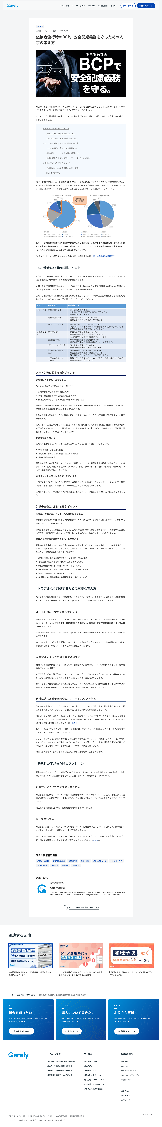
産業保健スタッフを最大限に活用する (62, 153)
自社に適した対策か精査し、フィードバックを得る (68, 158)
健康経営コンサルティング (94, 1079)
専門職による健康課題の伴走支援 (59, 1070)
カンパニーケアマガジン (26, 995)
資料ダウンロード (146, 6)
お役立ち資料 (126, 1079)
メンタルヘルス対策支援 (93, 1089)
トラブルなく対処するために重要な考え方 (61, 143)
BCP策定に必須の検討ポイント (56, 129)
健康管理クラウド (91, 1061)
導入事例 (124, 1061)
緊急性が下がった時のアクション (57, 163)
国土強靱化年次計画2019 (103, 256)
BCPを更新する (53, 173)
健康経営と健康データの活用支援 (59, 1075)
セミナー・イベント (128, 1070)
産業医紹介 (88, 1066)
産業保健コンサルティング (94, 1084)
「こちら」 (74, 722)
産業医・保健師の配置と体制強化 (59, 1066)
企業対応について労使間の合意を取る (62, 168)
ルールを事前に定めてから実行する (61, 148)
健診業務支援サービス (92, 1075)
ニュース (124, 1066)
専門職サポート (90, 1070)
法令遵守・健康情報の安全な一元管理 (61, 1061)
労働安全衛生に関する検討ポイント (61, 138)
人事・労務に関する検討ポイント (60, 133)
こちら (95, 839)
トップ (10, 995)
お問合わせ (125, 1091)
